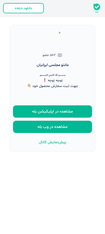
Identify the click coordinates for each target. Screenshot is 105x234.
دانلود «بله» (23, 8)
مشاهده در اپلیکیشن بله (52, 111)
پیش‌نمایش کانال (52, 142)
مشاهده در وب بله (52, 127)
